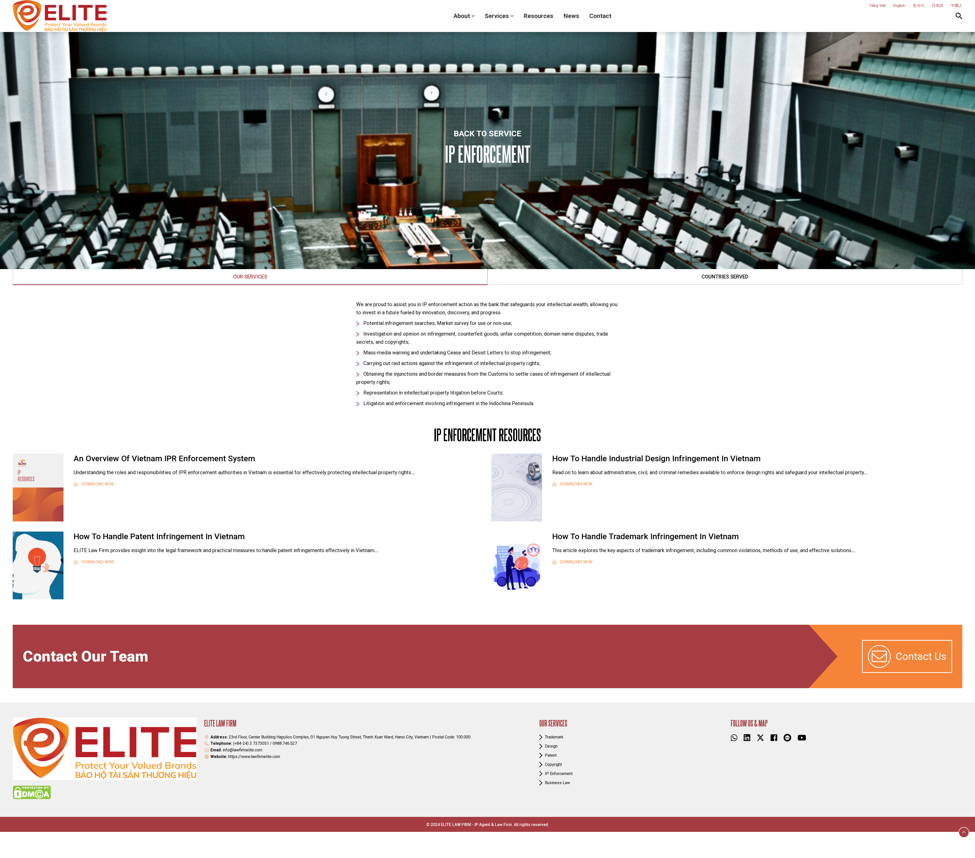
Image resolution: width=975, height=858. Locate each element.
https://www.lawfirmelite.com (254, 756)
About (461, 16)
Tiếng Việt (877, 5)
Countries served (725, 277)
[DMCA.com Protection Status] (32, 792)
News (571, 16)
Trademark (554, 737)
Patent (551, 755)
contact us (921, 657)
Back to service (487, 133)
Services (497, 16)
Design (551, 746)
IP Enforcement (559, 773)
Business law (557, 782)
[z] (787, 737)
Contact (600, 16)
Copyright (553, 764)
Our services (250, 277)
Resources (538, 16)
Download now (98, 484)
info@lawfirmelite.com (242, 750)
